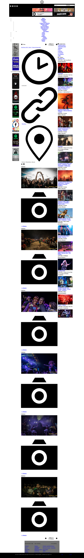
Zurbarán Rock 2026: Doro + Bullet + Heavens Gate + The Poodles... (64, 253)
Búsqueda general (46, 547)
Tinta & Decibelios (44, 26)
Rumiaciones (45, 29)
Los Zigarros (61, 54)
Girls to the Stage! (45, 27)
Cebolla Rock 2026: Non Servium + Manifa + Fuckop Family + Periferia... (64, 289)
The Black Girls (61, 270)
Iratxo (59, 49)
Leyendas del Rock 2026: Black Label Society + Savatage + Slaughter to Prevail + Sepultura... (65, 183)
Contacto (43, 39)
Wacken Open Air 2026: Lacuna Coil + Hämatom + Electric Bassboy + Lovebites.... (65, 88)
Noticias (44, 22)
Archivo (43, 20)
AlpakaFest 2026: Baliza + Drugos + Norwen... (64, 236)
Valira (59, 55)
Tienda (43, 41)
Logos (43, 35)
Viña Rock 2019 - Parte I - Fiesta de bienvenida (31, 47)
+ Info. (62, 554)
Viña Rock (24, 123)
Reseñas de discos (45, 24)
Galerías (44, 30)
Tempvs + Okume (62, 305)
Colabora (43, 36)
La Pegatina (60, 52)
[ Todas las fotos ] (62, 45)
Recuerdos (60, 146)
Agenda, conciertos (47, 546)
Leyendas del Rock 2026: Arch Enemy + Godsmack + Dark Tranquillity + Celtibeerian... (65, 164)
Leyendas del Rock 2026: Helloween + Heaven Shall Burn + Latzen (65, 110)
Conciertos (44, 38)
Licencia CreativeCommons (29, 552)
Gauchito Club (61, 58)
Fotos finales (46, 31)
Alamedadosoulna (62, 46)
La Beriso (60, 51)
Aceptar (70, 554)
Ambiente (60, 48)
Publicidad (43, 19)
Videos (43, 32)
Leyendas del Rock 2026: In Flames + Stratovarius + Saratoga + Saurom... (64, 129)
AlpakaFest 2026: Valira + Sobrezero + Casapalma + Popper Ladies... (64, 202)
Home (43, 18)
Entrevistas (44, 25)
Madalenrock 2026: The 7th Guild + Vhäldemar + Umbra (64, 219)
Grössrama (60, 73)
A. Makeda (24, 226)
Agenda (43, 33)
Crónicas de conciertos (45, 23)
